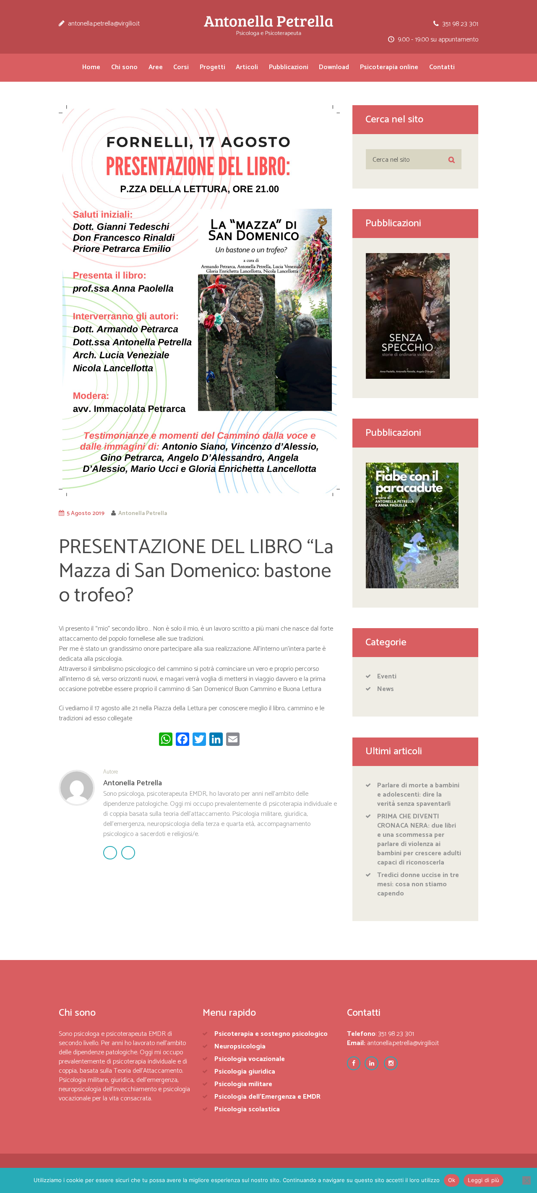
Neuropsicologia (240, 1046)
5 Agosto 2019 (85, 513)
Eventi (386, 676)
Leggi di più (483, 1180)
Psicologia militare (243, 1084)
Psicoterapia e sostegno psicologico (271, 1034)
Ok (452, 1180)
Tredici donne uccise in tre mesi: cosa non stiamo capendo (418, 884)
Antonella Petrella (142, 513)
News (385, 689)
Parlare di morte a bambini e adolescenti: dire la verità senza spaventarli (418, 795)
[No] (526, 1180)
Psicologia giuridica (244, 1071)
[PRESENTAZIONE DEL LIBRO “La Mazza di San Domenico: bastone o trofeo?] (199, 300)
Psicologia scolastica (247, 1109)
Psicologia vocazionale (249, 1059)
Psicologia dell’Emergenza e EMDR (267, 1096)
